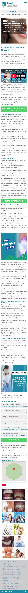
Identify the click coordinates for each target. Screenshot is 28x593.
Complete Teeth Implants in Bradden (12, 571)
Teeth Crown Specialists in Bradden (12, 585)
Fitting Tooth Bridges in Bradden (11, 586)
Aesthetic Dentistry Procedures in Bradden (13, 564)
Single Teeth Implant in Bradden (11, 569)
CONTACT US (14, 440)
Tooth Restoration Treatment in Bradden (13, 582)
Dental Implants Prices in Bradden (11, 574)
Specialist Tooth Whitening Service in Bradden (14, 566)
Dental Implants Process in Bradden (12, 572)
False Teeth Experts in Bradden (11, 588)
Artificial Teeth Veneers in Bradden (11, 583)
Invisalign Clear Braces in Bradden (11, 577)
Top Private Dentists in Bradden (10, 561)
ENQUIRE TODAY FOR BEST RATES (14, 109)
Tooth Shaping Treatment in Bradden (12, 578)
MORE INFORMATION (14, 201)
